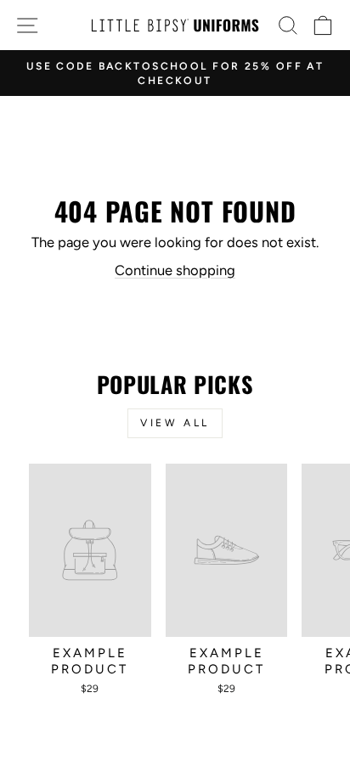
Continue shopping (175, 270)
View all (175, 423)
